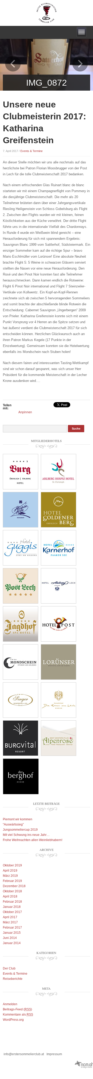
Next (80, 63)
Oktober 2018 (12, 891)
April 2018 (10, 896)
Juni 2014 (10, 938)
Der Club (9, 968)
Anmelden (10, 1004)
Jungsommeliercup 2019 (20, 829)
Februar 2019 (12, 881)
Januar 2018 (12, 907)
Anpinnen (25, 412)
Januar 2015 (12, 933)
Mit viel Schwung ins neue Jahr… (26, 835)
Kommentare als (18, 1014)
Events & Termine (31, 151)
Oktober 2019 (12, 865)
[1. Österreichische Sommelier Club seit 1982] (46, 13)
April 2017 (10, 917)
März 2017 (10, 922)
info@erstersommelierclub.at (24, 1054)
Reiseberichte (12, 979)
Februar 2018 (12, 901)
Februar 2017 (12, 927)
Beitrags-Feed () (17, 1009)
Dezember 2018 (14, 886)
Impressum (54, 1054)
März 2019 (10, 876)
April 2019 (10, 870)
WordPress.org (13, 1020)
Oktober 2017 (12, 912)
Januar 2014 (12, 943)
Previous (13, 63)
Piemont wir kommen (17, 819)
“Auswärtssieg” (13, 824)
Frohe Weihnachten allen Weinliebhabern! (32, 840)
